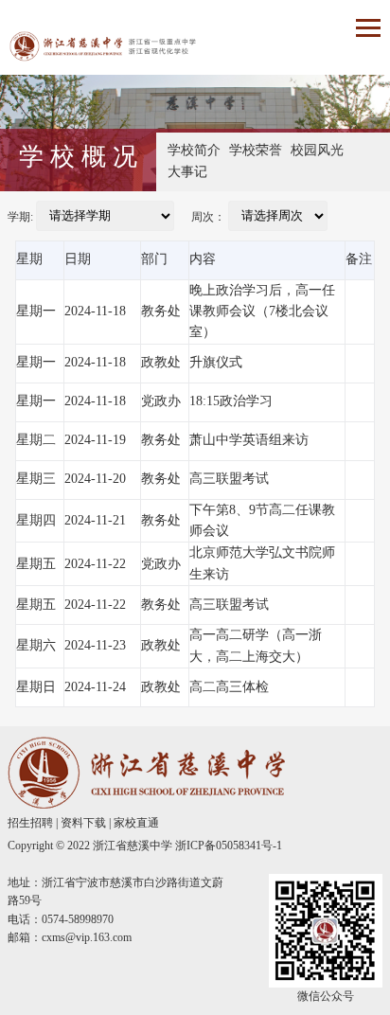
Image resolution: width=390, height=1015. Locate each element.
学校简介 (194, 150)
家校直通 (136, 822)
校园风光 (317, 150)
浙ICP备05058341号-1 (228, 845)
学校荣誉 (255, 150)
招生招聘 (30, 822)
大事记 (187, 172)
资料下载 (83, 822)
